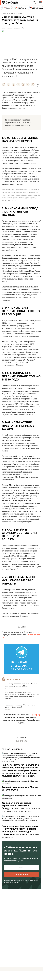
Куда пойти (6, 784)
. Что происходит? (21, 770)
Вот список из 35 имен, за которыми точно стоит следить (21, 807)
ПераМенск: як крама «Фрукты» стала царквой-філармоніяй (20, 706)
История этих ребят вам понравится (20, 832)
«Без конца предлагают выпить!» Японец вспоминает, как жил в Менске (21, 685)
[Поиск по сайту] (34, 2)
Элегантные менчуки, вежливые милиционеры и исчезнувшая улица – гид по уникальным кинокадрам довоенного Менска (23, 695)
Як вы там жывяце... (8, 761)
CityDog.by (35, 714)
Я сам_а (4, 823)
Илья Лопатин (7, 28)
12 (23, 28)
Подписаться (21, 874)
